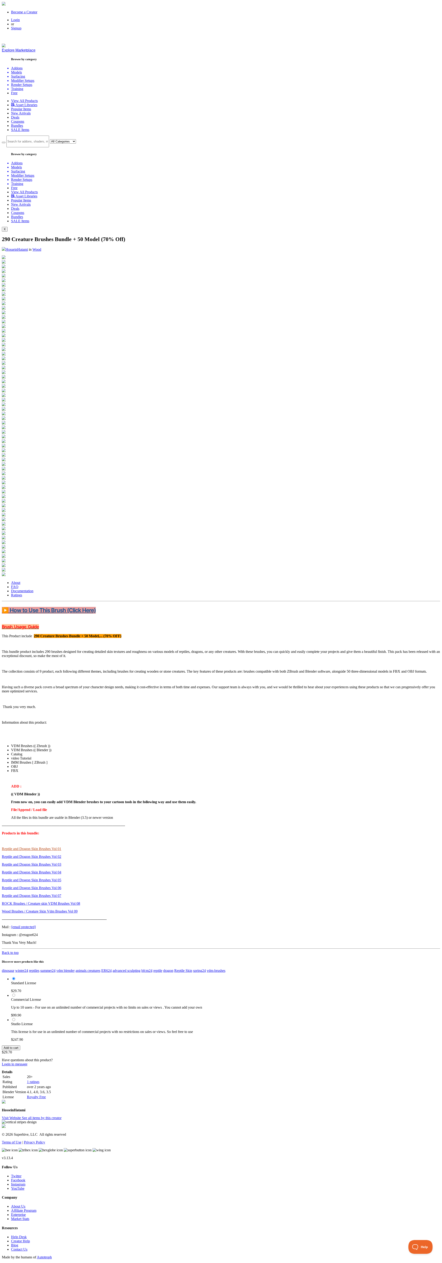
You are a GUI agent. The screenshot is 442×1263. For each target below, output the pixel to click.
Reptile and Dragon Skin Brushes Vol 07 (31, 896)
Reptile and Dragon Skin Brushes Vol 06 (31, 888)
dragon (168, 971)
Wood (36, 249)
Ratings (16, 595)
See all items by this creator (41, 1118)
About (15, 583)
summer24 (47, 971)
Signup (16, 28)
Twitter (16, 1176)
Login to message (14, 1064)
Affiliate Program (23, 1210)
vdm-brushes (216, 971)
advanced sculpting (126, 971)
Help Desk (19, 1237)
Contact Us (19, 1249)
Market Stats (20, 1219)
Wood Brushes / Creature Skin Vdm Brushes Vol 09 (40, 911)
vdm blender (65, 971)
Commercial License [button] (26, 999)
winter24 (21, 971)
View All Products (24, 101)
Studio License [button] (22, 1024)
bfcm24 (146, 971)
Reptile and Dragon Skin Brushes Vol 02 (31, 857)
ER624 (106, 971)
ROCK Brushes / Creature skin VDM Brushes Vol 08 (41, 903)
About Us (18, 1206)
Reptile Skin (183, 971)
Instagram (18, 1184)
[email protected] (23, 927)
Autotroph (44, 1257)
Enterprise (18, 1215)
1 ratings (33, 1082)
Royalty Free (36, 1097)
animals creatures (88, 971)
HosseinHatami (17, 249)
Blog (14, 1245)
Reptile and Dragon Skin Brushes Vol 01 (31, 849)
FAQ (14, 587)
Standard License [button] (23, 983)
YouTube (17, 1188)
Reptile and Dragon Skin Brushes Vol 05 (31, 880)
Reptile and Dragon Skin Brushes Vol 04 (31, 872)
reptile (157, 971)
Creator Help (20, 1241)
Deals (15, 117)
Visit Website (12, 1118)
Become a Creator (24, 12)
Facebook (18, 1180)
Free (14, 93)
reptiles (34, 971)
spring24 (199, 971)
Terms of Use (11, 1142)
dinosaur (8, 971)
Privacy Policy (34, 1142)
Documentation (22, 591)
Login (15, 20)
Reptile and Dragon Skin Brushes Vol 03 (31, 864)
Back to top (10, 953)
